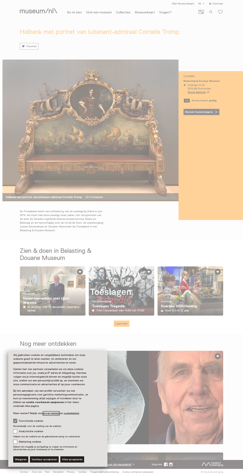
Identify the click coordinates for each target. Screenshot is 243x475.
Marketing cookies (30, 441)
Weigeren (21, 459)
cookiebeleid (71, 413)
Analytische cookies (31, 431)
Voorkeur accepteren (44, 459)
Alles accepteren (72, 459)
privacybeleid (51, 413)
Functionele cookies (31, 420)
